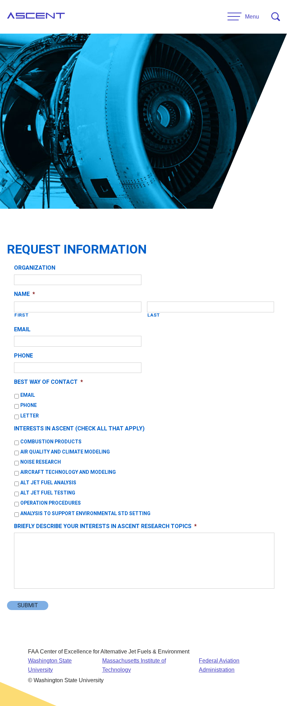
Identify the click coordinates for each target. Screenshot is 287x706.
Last (153, 315)
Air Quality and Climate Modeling (65, 452)
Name (24, 294)
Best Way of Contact (48, 382)
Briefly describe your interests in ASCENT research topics (105, 526)
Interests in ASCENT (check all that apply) (79, 428)
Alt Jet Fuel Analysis (48, 482)
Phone (23, 356)
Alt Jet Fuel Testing (47, 493)
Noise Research (40, 462)
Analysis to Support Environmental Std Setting (85, 513)
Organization (34, 268)
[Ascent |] (36, 17)
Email (22, 329)
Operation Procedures (50, 503)
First (21, 315)
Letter (29, 416)
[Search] (275, 16)
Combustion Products (51, 441)
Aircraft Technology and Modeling (68, 472)
